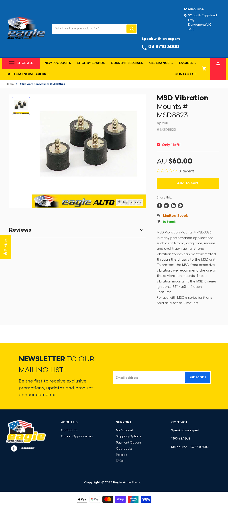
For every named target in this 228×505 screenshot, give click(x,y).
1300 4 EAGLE (180, 438)
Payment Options (128, 442)
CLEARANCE (159, 63)
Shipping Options (128, 436)
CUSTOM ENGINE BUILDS (26, 74)
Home (10, 84)
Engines (186, 63)
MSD (165, 123)
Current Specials (127, 63)
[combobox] (89, 29)
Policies (121, 455)
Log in (218, 63)
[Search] (131, 29)
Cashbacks (124, 448)
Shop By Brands (91, 63)
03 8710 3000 (199, 447)
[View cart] (204, 69)
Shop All (25, 63)
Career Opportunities (77, 436)
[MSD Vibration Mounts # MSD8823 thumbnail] (21, 106)
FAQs (119, 461)
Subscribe (198, 377)
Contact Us (185, 74)
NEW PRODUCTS (58, 63)
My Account (124, 430)
